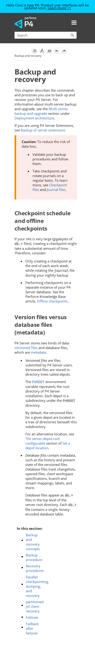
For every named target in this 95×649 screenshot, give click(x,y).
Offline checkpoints (52, 301)
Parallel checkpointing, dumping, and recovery (37, 586)
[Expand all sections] (34, 50)
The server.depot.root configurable (42, 441)
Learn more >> (59, 8)
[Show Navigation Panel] (74, 22)
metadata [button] (38, 352)
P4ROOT (38, 382)
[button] (72, 35)
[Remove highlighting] (42, 50)
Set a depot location (47, 445)
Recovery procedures (35, 568)
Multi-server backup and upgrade (41, 111)
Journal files (56, 189)
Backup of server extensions (43, 130)
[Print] (49, 50)
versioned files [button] (26, 347)
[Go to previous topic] (56, 50)
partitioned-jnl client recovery (35, 606)
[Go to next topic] (64, 50)
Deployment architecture (34, 118)
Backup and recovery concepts (33, 542)
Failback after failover (32, 628)
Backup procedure (34, 557)
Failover (32, 617)
